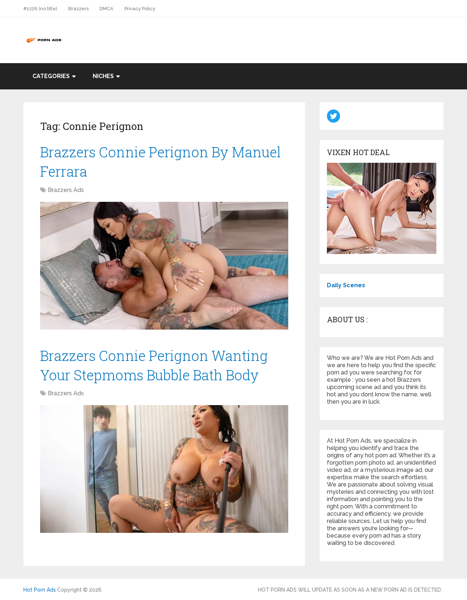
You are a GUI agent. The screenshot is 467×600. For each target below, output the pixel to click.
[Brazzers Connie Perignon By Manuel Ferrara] (164, 266)
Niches (103, 76)
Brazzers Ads (66, 189)
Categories (51, 76)
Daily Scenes (346, 285)
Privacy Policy (139, 8)
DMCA (106, 8)
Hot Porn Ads (39, 590)
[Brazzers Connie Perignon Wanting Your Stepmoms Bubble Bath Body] (164, 469)
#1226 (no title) (40, 8)
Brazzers (78, 8)
